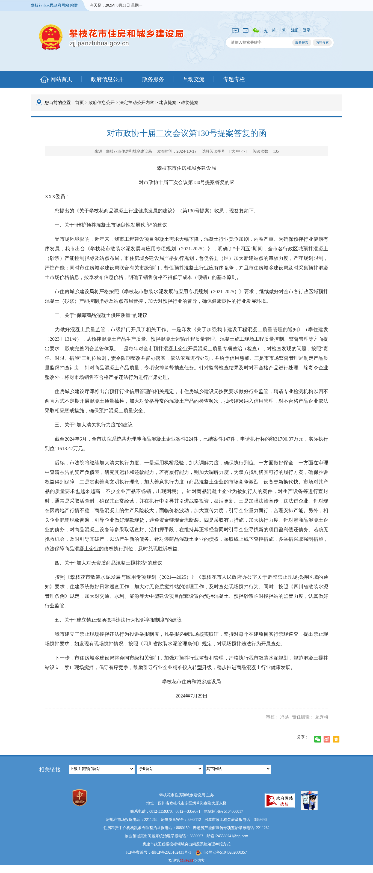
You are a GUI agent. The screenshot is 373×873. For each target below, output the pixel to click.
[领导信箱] (245, 30)
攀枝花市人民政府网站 (50, 5)
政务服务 (153, 79)
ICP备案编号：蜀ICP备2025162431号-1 (158, 852)
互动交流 (194, 79)
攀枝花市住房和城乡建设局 (111, 37)
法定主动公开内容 (136, 102)
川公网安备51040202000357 (224, 852)
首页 (79, 102)
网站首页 (61, 79)
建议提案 (167, 102)
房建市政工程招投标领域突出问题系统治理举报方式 (186, 844)
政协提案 (190, 102)
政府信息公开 (107, 79)
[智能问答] (235, 30)
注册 (295, 30)
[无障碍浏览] (265, 30)
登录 (306, 30)
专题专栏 (234, 79)
